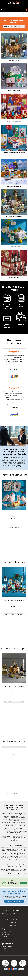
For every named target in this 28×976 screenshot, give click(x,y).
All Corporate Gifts (6, 931)
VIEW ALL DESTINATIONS (14, 901)
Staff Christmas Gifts (7, 938)
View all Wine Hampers (14, 794)
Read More (23, 882)
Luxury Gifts (5, 936)
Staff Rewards (5, 934)
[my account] (23, 10)
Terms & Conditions (7, 950)
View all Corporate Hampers (14, 701)
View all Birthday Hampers (14, 615)
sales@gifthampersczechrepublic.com (13, 910)
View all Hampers (14, 527)
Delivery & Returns (7, 946)
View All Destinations (7, 943)
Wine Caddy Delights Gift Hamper (14, 686)
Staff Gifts (4, 932)
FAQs (3, 945)
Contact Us (5, 951)
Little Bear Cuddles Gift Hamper (14, 512)
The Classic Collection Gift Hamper (14, 600)
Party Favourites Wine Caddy (14, 750)
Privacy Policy (5, 948)
